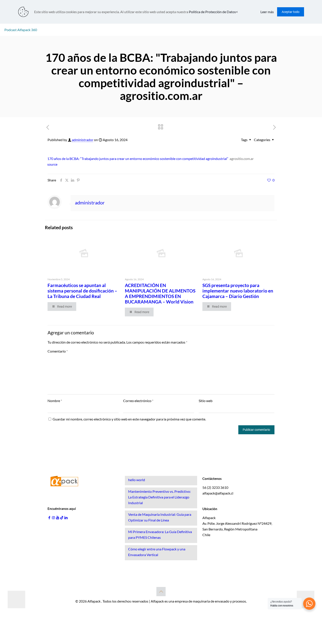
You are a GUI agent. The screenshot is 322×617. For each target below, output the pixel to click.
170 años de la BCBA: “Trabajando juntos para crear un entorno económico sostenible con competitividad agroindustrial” (137, 158)
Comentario (58, 351)
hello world (136, 480)
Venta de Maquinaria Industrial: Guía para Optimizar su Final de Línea (159, 517)
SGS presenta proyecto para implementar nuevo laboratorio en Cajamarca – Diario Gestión (237, 290)
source (52, 164)
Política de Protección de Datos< (213, 12)
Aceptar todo (290, 12)
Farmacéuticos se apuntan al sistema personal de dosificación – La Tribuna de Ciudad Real (82, 290)
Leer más (267, 12)
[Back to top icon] (161, 591)
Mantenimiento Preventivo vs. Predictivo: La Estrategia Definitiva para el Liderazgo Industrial (159, 497)
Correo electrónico (138, 401)
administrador (82, 140)
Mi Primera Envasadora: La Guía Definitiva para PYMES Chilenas (160, 534)
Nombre (55, 401)
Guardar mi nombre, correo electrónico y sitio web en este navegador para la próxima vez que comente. (129, 419)
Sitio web (205, 401)
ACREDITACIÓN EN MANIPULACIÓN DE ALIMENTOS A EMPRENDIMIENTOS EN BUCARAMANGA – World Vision (160, 293)
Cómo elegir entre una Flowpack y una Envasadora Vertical (156, 552)
